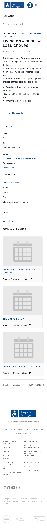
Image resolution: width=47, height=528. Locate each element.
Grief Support (8, 167)
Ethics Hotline (30, 442)
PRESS (5, 468)
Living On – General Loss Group (21, 366)
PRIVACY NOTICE (30, 459)
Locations (7, 447)
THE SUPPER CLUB (13, 319)
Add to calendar (16, 113)
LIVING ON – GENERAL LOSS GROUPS (19, 158)
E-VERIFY (6, 455)
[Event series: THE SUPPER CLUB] (30, 325)
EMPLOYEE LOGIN (31, 470)
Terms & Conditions (32, 463)
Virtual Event (8, 221)
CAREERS (6, 451)
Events (6, 459)
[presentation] (22, 251)
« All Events (8, 15)
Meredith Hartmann (11, 182)
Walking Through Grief (12, 385)
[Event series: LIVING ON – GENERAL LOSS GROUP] (30, 373)
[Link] (14, 5)
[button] (36, 5)
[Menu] (42, 5)
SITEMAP (27, 466)
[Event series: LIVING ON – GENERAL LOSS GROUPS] (31, 279)
